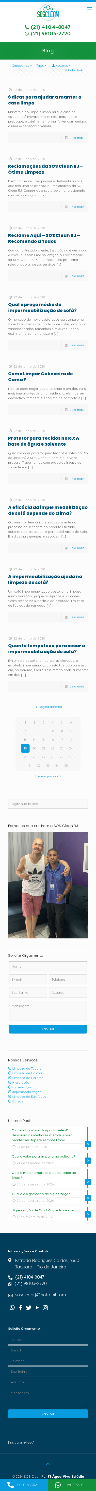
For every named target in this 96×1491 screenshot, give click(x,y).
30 (71, 757)
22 (52, 748)
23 (62, 748)
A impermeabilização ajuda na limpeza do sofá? (45, 579)
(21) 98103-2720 (50, 33)
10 (52, 731)
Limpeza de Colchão (27, 1073)
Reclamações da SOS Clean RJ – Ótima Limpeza (45, 169)
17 (61, 740)
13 (25, 740)
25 (25, 757)
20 (34, 748)
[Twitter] (29, 1307)
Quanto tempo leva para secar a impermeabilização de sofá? (46, 648)
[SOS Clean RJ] (48, 11)
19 (25, 748)
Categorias (20, 65)
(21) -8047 (50, 26)
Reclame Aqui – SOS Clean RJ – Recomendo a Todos (44, 238)
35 (66, 765)
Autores (62, 65)
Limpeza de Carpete (27, 1078)
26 (34, 757)
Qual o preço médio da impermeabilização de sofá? (42, 307)
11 (62, 731)
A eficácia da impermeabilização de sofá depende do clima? (48, 510)
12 (70, 731)
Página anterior (50, 707)
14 (34, 740)
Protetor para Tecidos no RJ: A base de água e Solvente (43, 441)
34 (57, 765)
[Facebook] (20, 1307)
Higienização (21, 1087)
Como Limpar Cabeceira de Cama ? (40, 377)
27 (43, 757)
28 (52, 757)
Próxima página (46, 776)
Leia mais (77, 138)
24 (71, 748)
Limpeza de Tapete (26, 1068)
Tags (40, 65)
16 (52, 740)
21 (43, 748)
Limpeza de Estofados (28, 1096)
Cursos (17, 1101)
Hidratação (20, 1082)
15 (43, 740)
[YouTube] (37, 1307)
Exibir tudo (76, 70)
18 (70, 740)
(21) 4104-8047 (29, 1277)
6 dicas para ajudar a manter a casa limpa (44, 100)
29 (62, 757)
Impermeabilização (26, 1092)
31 (30, 765)
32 (39, 765)
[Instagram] (45, 1307)
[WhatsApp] (12, 1307)
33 (48, 765)
